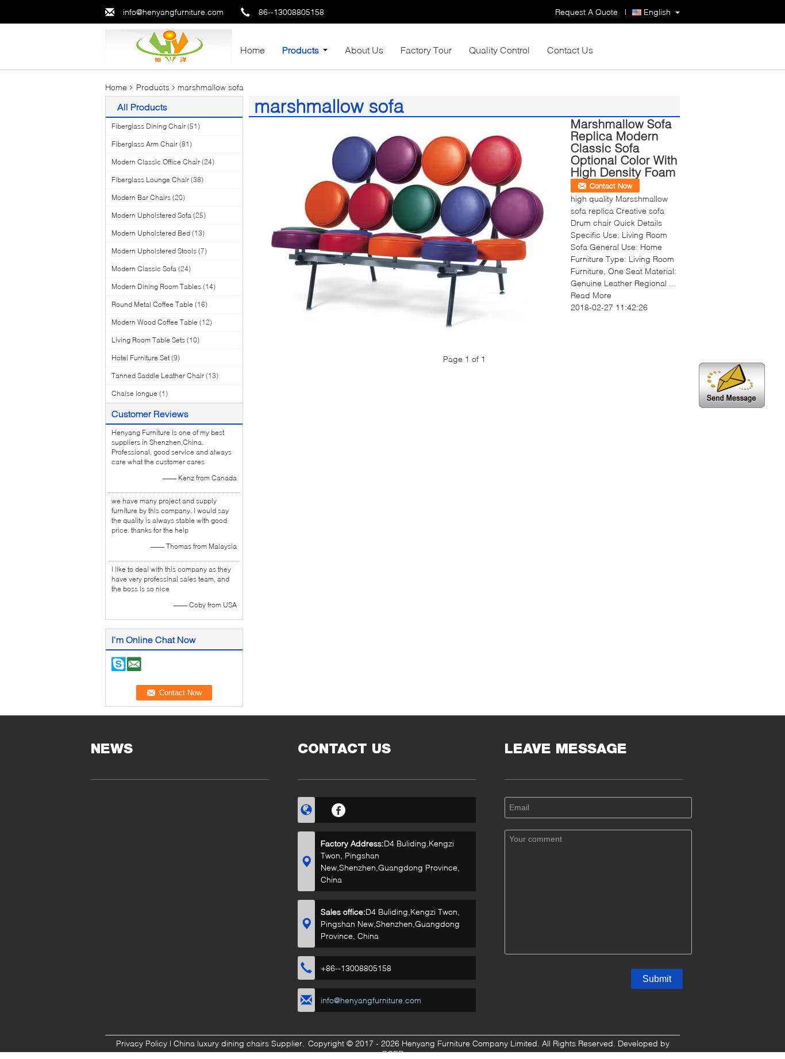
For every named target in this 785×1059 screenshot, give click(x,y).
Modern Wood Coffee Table (154, 322)
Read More (591, 295)
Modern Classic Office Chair (155, 161)
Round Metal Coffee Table (152, 304)
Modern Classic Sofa (143, 268)
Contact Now (611, 185)
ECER (392, 1053)
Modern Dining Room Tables (156, 286)
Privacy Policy (141, 1043)
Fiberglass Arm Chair (144, 144)
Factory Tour (426, 49)
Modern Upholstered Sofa (151, 215)
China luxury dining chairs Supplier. (240, 1043)
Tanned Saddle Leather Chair (157, 375)
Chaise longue (134, 393)
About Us (364, 49)
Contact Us (570, 49)
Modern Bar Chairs (141, 197)
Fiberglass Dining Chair (148, 126)
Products (300, 49)
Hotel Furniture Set (140, 357)
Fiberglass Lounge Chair (150, 179)
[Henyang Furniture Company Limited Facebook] (339, 808)
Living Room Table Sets (148, 340)
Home (252, 49)
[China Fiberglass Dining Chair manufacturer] (168, 46)
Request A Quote (586, 12)
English (657, 12)
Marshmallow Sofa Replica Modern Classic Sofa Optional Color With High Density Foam (624, 147)
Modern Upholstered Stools (154, 251)
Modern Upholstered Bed (150, 233)
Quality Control (499, 49)
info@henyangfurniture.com (173, 12)
